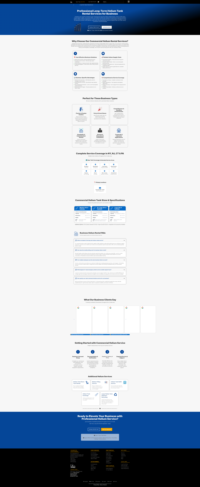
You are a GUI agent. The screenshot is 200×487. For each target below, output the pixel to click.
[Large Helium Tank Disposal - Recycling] (115, 395)
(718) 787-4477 (76, 472)
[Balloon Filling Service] (106, 383)
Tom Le (89, 314)
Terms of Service (103, 484)
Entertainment (95, 461)
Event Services (95, 450)
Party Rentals (76, 4)
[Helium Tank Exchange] (96, 395)
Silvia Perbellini (137, 314)
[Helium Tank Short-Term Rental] (87, 383)
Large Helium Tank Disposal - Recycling (107, 395)
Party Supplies (110, 465)
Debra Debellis (105, 314)
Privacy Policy (96, 484)
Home (72, 4)
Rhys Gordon (121, 314)
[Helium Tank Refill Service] (125, 383)
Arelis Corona (153, 314)
